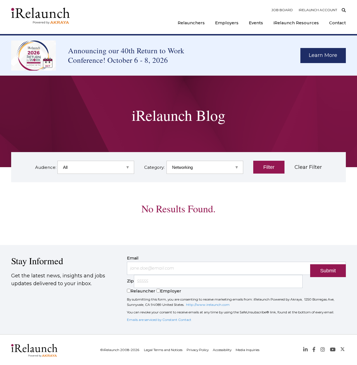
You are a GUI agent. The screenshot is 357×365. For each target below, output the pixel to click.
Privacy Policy (198, 350)
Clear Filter (308, 167)
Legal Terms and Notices (163, 350)
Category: (153, 167)
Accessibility (222, 350)
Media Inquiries (247, 350)
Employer (170, 291)
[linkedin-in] (305, 350)
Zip (130, 281)
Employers (226, 22)
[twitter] (342, 350)
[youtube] (332, 350)
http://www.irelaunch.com (208, 304)
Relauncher (143, 291)
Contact (337, 22)
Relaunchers (191, 22)
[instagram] (322, 350)
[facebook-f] (314, 350)
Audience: (44, 167)
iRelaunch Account (318, 10)
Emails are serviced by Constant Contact (159, 320)
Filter (268, 167)
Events (256, 22)
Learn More (323, 55)
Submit (328, 270)
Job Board (282, 10)
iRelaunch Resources (296, 22)
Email (133, 258)
